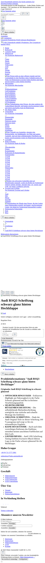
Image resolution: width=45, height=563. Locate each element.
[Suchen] (23, 14)
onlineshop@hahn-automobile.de (12, 456)
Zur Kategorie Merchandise (14, 85)
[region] (22, 265)
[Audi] (22, 313)
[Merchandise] (24, 108)
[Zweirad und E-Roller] (24, 207)
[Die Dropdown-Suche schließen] (27, 14)
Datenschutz (9, 541)
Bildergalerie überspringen (9, 234)
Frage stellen (7, 346)
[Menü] (3, 18)
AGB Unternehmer (11, 481)
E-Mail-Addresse (6, 519)
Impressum (8, 492)
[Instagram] (4, 503)
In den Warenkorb (7, 338)
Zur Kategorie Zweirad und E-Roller (17, 190)
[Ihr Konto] (3, 28)
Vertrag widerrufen (7, 510)
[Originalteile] (24, 138)
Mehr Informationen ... (27, 557)
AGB (7, 544)
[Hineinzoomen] (12, 293)
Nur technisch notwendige (9, 559)
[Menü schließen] (6, 192)
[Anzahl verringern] (5, 334)
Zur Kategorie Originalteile (14, 113)
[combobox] (10, 14)
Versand (7, 490)
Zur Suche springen (25, 2)
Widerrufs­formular (11, 477)
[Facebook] (2, 503)
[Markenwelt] (24, 82)
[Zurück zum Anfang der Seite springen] (3, 552)
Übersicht (4, 40)
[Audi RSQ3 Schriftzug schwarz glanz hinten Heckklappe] (20, 236)
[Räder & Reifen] (24, 186)
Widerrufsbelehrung (11, 543)
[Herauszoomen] (3, 293)
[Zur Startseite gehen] (8, 11)
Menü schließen (9, 32)
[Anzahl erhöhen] (15, 334)
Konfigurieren (23, 559)
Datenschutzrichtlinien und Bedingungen (14, 533)
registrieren (8, 38)
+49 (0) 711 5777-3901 (8, 452)
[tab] (9, 369)
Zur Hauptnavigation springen (17, 2)
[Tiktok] (7, 503)
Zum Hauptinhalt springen (10, 2)
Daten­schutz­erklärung (12, 494)
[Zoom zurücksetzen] (7, 293)
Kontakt (7, 546)
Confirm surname (6, 526)
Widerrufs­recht (10, 476)
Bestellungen (31, 40)
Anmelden (4, 36)
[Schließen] (2, 290)
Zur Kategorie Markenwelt (14, 55)
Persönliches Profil (14, 40)
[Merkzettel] (2, 26)
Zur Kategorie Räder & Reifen (15, 143)
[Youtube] (9, 503)
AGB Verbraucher (11, 479)
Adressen (23, 40)
